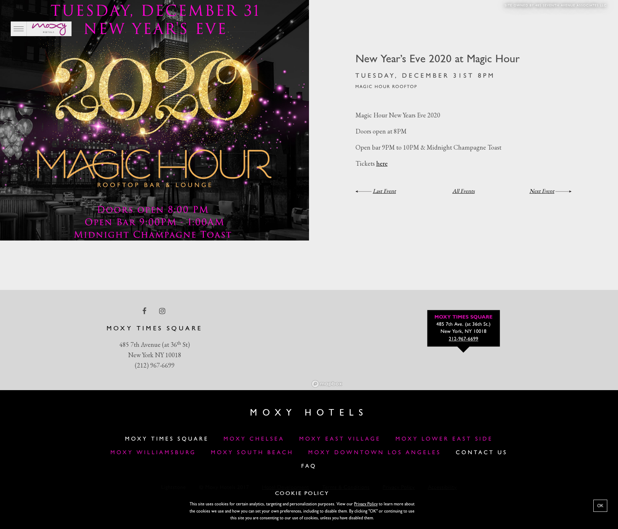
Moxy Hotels (309, 413)
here (382, 163)
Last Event (384, 191)
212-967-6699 (464, 339)
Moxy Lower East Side (444, 439)
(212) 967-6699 (155, 365)
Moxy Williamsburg (153, 453)
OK (600, 505)
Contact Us (481, 453)
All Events (463, 191)
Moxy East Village (340, 439)
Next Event (541, 191)
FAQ (309, 466)
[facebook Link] (145, 311)
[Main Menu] (19, 28)
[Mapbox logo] (327, 384)
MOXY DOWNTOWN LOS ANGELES (374, 453)
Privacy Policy (366, 504)
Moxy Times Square (167, 439)
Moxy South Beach (252, 453)
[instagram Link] (162, 311)
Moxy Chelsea (254, 439)
